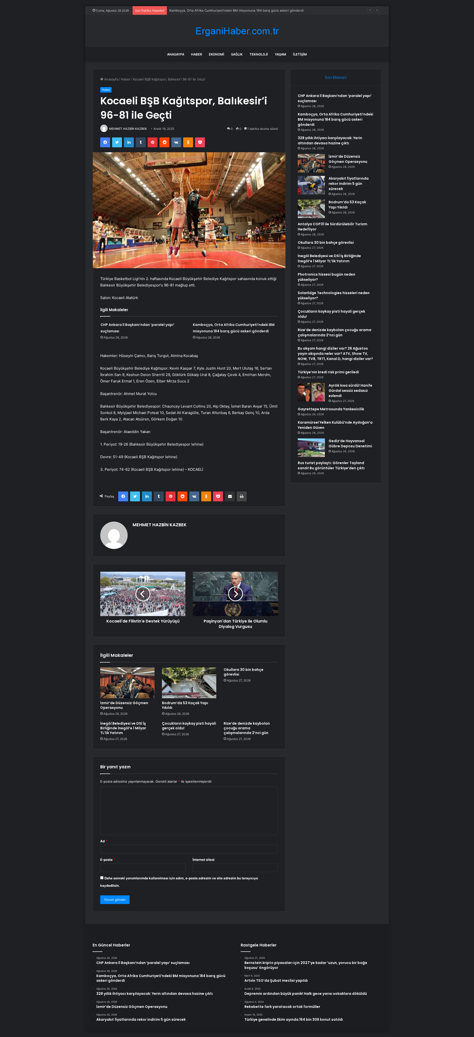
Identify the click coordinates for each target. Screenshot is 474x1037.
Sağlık (237, 54)
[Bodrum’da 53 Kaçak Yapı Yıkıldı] (189, 682)
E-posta (107, 860)
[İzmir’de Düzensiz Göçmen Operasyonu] (127, 682)
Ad (103, 841)
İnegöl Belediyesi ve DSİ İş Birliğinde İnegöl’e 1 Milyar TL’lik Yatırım (123, 728)
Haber (196, 54)
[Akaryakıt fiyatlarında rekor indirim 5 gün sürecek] (311, 185)
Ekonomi (216, 54)
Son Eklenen (336, 77)
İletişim (300, 54)
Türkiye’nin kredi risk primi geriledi (328, 372)
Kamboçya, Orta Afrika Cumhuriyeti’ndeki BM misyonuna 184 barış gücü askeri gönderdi (335, 119)
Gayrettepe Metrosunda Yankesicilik (331, 409)
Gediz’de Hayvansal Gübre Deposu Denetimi (350, 443)
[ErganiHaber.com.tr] (237, 31)
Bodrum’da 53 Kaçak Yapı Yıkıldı (185, 705)
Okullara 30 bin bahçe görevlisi (243, 672)
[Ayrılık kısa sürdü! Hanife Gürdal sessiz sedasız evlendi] (311, 392)
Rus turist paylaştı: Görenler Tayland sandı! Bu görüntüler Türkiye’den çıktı (331, 465)
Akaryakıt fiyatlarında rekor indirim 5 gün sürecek (349, 183)
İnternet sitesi (204, 860)
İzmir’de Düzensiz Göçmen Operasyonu (124, 705)
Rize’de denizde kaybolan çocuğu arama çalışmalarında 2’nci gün (247, 728)
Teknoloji (259, 54)
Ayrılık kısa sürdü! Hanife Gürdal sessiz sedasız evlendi (350, 390)
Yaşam (280, 54)
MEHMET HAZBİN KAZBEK (128, 129)
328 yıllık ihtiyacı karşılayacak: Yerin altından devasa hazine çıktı (330, 140)
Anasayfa (175, 54)
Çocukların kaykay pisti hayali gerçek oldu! (189, 726)
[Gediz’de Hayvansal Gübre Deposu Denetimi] (311, 447)
